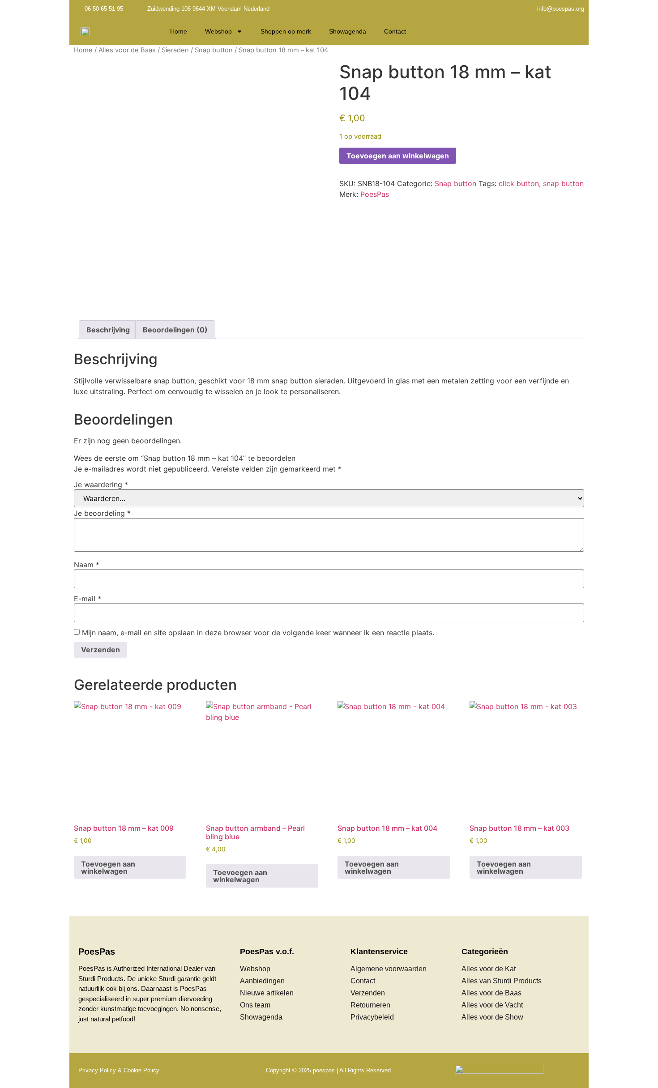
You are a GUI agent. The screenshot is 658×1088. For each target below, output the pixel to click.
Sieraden (175, 50)
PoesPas (374, 194)
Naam (86, 564)
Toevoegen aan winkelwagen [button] (108, 867)
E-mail (87, 598)
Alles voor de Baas (127, 50)
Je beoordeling (102, 513)
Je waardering (101, 484)
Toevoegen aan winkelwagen (397, 155)
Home (178, 31)
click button (519, 183)
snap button (563, 183)
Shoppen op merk (286, 31)
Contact (395, 31)
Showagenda (347, 31)
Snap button (214, 50)
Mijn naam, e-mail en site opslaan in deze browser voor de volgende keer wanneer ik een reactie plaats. (258, 632)
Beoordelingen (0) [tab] (175, 329)
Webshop (218, 31)
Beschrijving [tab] (108, 329)
